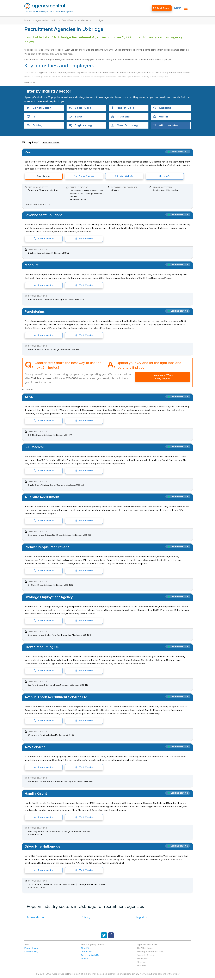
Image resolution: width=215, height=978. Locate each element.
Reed (28, 152)
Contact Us (86, 951)
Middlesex (83, 20)
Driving (85, 917)
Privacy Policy (31, 948)
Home (27, 20)
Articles (84, 958)
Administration (36, 917)
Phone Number (86, 176)
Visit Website (127, 176)
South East (67, 20)
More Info (164, 176)
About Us (85, 948)
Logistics (141, 917)
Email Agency (43, 176)
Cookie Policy (31, 951)
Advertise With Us (90, 955)
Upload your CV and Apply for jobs (162, 377)
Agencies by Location (46, 20)
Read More (29, 82)
